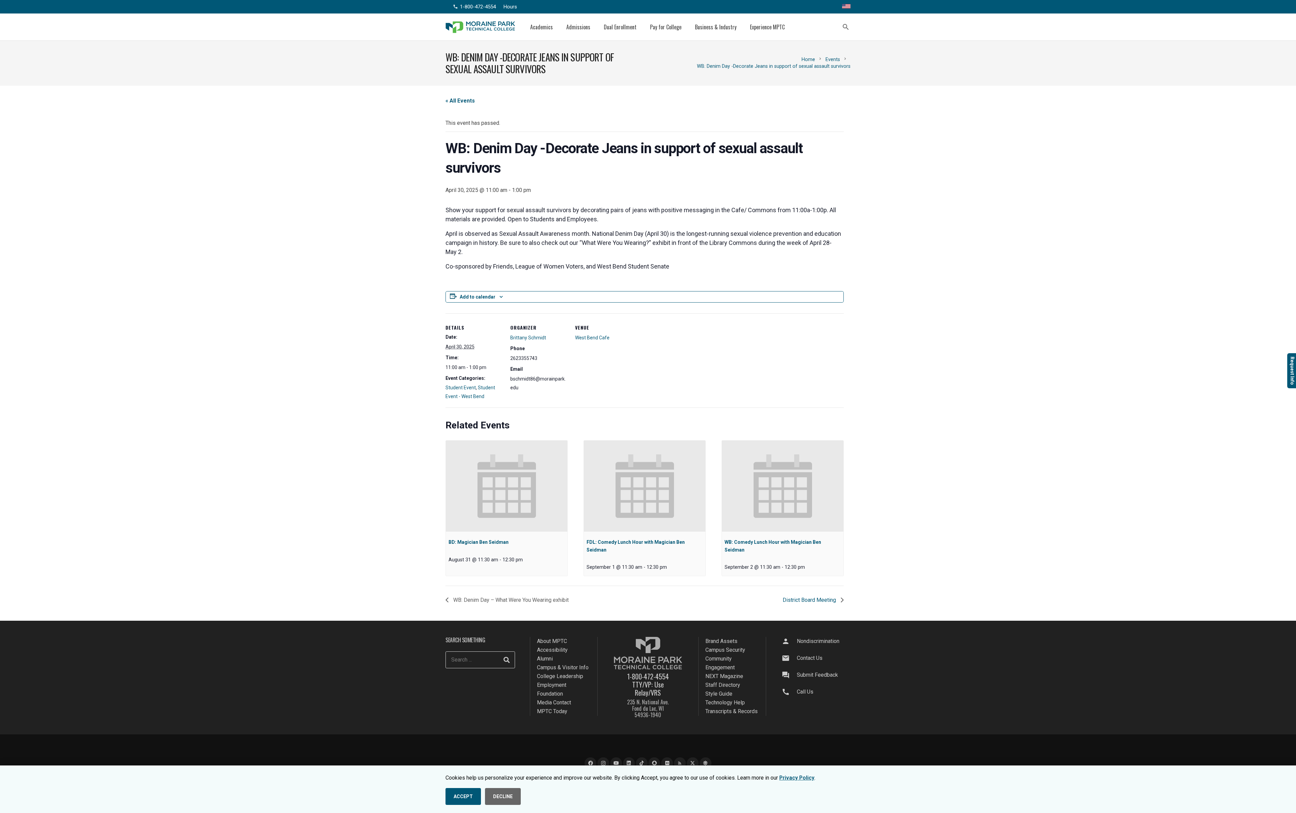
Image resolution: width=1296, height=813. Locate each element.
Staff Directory (722, 685)
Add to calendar (477, 297)
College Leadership (560, 676)
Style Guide (718, 694)
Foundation (550, 694)
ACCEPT (463, 796)
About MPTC (552, 641)
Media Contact (554, 702)
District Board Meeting (810, 600)
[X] (693, 763)
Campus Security (725, 650)
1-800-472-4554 (648, 676)
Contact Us (809, 658)
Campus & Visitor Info (563, 667)
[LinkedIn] (629, 763)
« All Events (460, 100)
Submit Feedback (817, 675)
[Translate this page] (846, 6)
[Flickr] (667, 763)
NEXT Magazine (724, 676)
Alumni (545, 658)
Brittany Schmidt (528, 337)
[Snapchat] (654, 763)
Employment (551, 685)
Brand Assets (721, 641)
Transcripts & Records (731, 711)
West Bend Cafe (592, 337)
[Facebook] (590, 763)
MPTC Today (552, 711)
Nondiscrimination (818, 641)
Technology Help (725, 702)
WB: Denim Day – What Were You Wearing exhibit (510, 600)
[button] (558, 27)
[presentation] (506, 486)
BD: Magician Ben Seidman (479, 542)
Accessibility (552, 650)
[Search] (506, 660)
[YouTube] (616, 763)
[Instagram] (603, 763)
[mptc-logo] (480, 27)
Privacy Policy (796, 778)
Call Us (805, 692)
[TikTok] (642, 763)
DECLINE (503, 796)
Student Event (461, 387)
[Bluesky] (705, 763)
